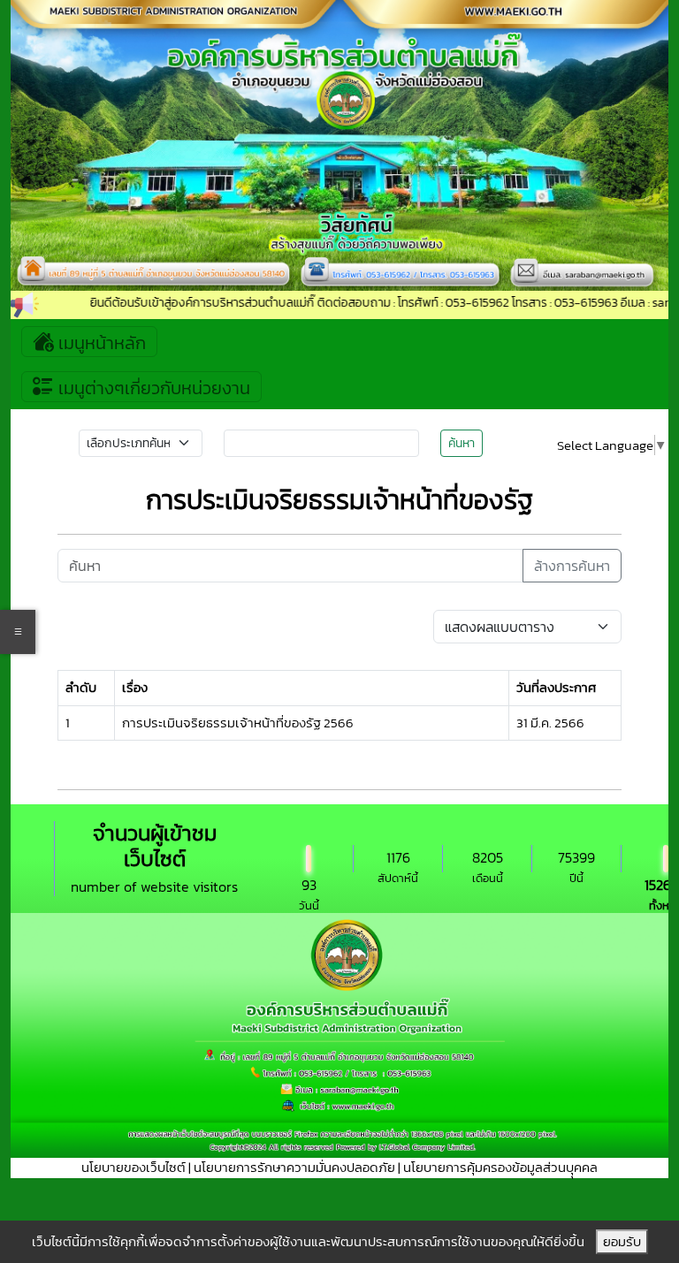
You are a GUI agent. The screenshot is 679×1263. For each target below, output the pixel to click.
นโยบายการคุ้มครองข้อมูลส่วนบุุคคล (500, 1167)
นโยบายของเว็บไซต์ (133, 1167)
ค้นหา (461, 443)
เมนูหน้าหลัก (100, 343)
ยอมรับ (622, 1241)
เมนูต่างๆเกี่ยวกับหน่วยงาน (152, 388)
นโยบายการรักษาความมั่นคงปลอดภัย (294, 1167)
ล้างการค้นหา (572, 565)
